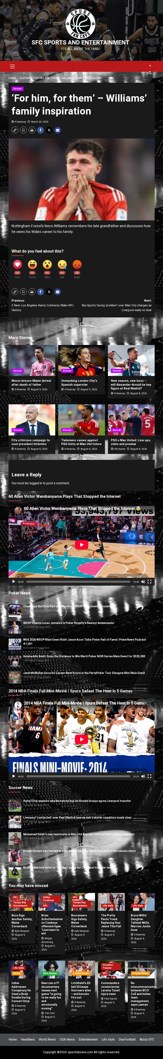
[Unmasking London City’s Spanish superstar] (81, 360)
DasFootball (127, 1039)
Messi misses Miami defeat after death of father (31, 383)
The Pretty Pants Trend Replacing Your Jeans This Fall (111, 920)
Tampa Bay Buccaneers (20, 904)
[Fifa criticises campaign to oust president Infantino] (32, 419)
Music (16, 973)
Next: (117, 305)
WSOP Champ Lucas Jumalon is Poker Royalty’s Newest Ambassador (68, 623)
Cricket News (81, 973)
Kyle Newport (22, 931)
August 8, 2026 (138, 393)
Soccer (17, 88)
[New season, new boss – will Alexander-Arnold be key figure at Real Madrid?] (131, 360)
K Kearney (20, 122)
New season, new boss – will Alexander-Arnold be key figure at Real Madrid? (131, 385)
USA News (67, 1039)
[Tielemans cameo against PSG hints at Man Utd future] (81, 419)
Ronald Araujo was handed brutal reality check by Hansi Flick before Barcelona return (79, 851)
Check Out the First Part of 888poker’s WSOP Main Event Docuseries (68, 606)
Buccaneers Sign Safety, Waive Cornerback (79, 920)
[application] (82, 545)
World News (47, 1039)
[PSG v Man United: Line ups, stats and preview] (131, 419)
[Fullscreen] (149, 582)
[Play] (14, 582)
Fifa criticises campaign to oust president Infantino (31, 442)
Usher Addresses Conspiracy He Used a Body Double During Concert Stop (21, 992)
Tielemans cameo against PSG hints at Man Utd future (81, 442)
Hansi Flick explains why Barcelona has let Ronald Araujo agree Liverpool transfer (77, 801)
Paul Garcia (110, 998)
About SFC (147, 1039)
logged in (35, 483)
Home (13, 1039)
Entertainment (88, 1039)
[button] (12, 66)
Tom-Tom (50, 1013)
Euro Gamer (50, 973)
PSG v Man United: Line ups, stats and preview (131, 442)
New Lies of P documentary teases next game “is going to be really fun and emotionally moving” (51, 995)
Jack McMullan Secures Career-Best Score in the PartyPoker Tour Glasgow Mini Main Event (84, 673)
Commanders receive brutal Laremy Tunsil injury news (110, 988)
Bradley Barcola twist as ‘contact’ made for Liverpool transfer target (69, 868)
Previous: (43, 305)
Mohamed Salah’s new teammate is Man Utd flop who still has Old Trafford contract (78, 834)
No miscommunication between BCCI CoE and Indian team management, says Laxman (144, 994)
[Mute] (143, 582)
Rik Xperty (119, 449)
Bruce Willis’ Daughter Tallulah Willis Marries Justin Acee (140, 922)
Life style (108, 905)
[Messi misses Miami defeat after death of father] (32, 360)
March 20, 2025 (39, 122)
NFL (15, 897)
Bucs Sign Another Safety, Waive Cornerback (22, 920)
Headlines (28, 1039)
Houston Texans (108, 966)
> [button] (150, 65)
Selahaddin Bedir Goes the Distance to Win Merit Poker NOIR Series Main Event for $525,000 (84, 656)
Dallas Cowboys (48, 899)
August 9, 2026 (39, 389)
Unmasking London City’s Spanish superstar (79, 383)
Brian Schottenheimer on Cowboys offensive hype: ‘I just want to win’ (52, 924)
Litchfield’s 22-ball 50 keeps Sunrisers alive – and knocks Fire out (81, 990)
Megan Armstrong (47, 940)
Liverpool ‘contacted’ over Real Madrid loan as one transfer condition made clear (77, 818)
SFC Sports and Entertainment (80, 42)
